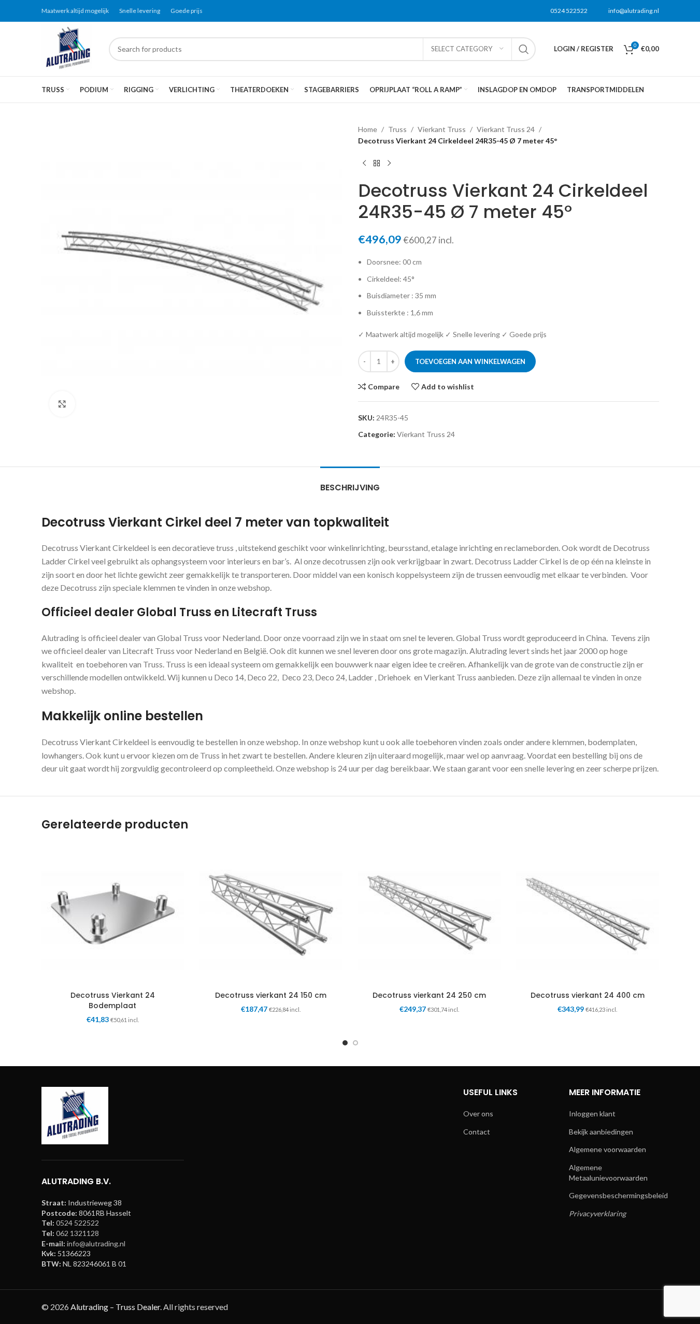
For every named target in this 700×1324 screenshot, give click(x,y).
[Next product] (389, 163)
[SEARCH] (524, 49)
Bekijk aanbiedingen (601, 1131)
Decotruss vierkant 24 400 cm (588, 995)
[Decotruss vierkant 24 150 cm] (270, 914)
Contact (476, 1131)
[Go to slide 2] (355, 1042)
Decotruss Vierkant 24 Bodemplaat (112, 1000)
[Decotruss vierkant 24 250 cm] (429, 914)
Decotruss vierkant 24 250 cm (429, 995)
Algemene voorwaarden (607, 1149)
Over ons (478, 1113)
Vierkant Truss (442, 129)
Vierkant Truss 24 (506, 129)
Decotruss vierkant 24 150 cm (270, 995)
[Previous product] (364, 163)
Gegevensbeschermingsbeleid (618, 1195)
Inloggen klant (592, 1113)
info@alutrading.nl (633, 10)
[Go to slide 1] (345, 1042)
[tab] (350, 482)
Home (367, 129)
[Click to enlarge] (62, 404)
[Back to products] (376, 163)
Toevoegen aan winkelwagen (470, 361)
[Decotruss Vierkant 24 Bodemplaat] (112, 914)
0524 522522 (569, 10)
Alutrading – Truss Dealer (115, 1307)
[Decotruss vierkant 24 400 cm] (587, 914)
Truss (397, 129)
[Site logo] (69, 47)
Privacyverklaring (597, 1213)
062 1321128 (77, 1233)
